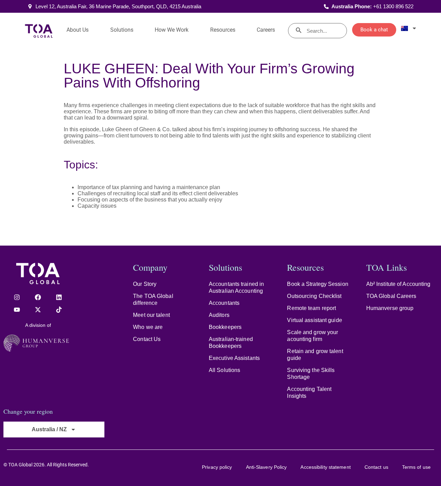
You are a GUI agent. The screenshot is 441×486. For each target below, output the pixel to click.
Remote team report (311, 308)
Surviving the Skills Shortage (311, 373)
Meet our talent (151, 315)
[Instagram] (17, 297)
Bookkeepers (225, 327)
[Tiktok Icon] (59, 309)
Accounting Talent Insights (309, 392)
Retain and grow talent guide (315, 354)
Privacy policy (217, 467)
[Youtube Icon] (17, 309)
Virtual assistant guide (314, 320)
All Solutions (224, 370)
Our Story (144, 284)
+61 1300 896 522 (393, 6)
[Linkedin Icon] (59, 297)
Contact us (376, 467)
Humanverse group (390, 308)
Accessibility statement (325, 467)
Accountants (224, 303)
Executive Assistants (234, 358)
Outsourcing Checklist (314, 296)
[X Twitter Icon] (38, 309)
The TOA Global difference (153, 299)
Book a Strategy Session (317, 284)
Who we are (148, 327)
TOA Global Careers (391, 296)
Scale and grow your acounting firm (312, 335)
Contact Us (147, 339)
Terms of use (416, 467)
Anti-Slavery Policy (266, 467)
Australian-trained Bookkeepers (231, 342)
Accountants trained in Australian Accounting (236, 287)
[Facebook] (38, 297)
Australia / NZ (49, 429)
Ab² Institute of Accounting (398, 284)
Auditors (219, 315)
